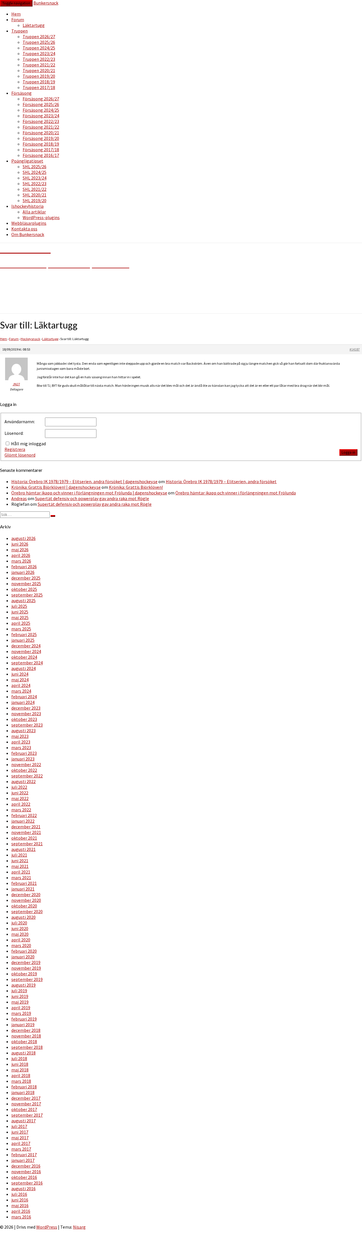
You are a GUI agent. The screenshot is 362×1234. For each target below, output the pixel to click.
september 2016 (27, 1183)
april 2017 (20, 1143)
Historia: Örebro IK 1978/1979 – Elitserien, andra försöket (221, 481)
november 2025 (26, 583)
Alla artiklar (34, 212)
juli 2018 (19, 1058)
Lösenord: (14, 433)
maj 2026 (20, 549)
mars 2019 (21, 1013)
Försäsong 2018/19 (41, 144)
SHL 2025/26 (34, 166)
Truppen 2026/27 (39, 36)
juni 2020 (19, 928)
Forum (17, 19)
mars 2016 (21, 1217)
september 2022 (27, 776)
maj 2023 (20, 736)
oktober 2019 (24, 973)
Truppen (19, 31)
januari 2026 (23, 572)
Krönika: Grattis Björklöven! (136, 487)
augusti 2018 (23, 1053)
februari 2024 (24, 696)
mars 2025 (21, 629)
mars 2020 (21, 945)
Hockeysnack (30, 339)
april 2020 (20, 940)
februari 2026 (24, 566)
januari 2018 (23, 1092)
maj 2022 (20, 798)
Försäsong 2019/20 (41, 138)
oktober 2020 (24, 906)
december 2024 (25, 646)
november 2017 (26, 1104)
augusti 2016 (23, 1188)
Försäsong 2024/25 (41, 110)
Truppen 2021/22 (39, 65)
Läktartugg (34, 25)
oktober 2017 (24, 1109)
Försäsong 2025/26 (41, 104)
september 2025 (27, 595)
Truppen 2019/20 (39, 76)
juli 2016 (19, 1194)
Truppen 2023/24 (39, 53)
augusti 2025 (23, 600)
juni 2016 (19, 1200)
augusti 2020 (23, 917)
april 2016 (20, 1211)
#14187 (355, 349)
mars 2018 (21, 1081)
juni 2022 (19, 793)
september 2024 (27, 662)
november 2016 (26, 1171)
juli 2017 (19, 1126)
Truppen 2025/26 (39, 42)
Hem (16, 14)
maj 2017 (20, 1137)
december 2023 (25, 708)
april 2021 (20, 872)
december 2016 (25, 1166)
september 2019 (27, 979)
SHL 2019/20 (34, 200)
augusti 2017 (23, 1120)
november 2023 (26, 713)
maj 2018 (20, 1070)
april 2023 (20, 742)
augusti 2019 (23, 985)
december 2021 (25, 826)
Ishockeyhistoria (27, 206)
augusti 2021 (23, 849)
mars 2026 (21, 561)
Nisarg (79, 1227)
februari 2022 (24, 815)
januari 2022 (23, 821)
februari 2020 (24, 951)
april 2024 (20, 685)
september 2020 (27, 911)
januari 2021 (23, 889)
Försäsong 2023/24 (41, 115)
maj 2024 (20, 679)
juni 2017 (19, 1132)
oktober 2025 (24, 589)
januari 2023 (23, 759)
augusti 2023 (23, 730)
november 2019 (26, 968)
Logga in (348, 452)
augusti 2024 (23, 668)
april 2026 (20, 555)
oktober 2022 (24, 770)
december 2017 (25, 1098)
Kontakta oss (24, 229)
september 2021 (27, 843)
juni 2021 (19, 860)
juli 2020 (19, 923)
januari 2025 (23, 640)
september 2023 (27, 725)
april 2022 (20, 804)
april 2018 (20, 1075)
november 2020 (26, 900)
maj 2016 (20, 1205)
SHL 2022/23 (34, 183)
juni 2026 (19, 544)
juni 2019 (19, 996)
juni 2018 (19, 1064)
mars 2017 (21, 1149)
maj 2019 (20, 1002)
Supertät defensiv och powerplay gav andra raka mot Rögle (92, 498)
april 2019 (20, 1007)
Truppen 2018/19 (39, 82)
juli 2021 (19, 855)
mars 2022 (21, 809)
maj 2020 (20, 934)
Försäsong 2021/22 (41, 127)
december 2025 (25, 578)
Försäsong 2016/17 (41, 155)
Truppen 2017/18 (39, 87)
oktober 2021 (24, 838)
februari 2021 (24, 883)
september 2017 (27, 1115)
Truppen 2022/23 (39, 59)
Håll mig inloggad (28, 443)
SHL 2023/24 (34, 178)
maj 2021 (20, 866)
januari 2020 (23, 956)
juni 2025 (19, 612)
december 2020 (25, 894)
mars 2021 (21, 877)
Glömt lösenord (20, 455)
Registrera (15, 449)
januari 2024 (23, 702)
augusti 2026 (23, 538)
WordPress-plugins (41, 217)
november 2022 (26, 764)
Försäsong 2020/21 (41, 132)
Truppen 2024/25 (39, 48)
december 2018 (25, 1030)
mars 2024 (21, 691)
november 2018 (26, 1036)
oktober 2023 (24, 719)
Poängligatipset (27, 161)
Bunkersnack (45, 3)
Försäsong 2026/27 (41, 98)
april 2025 (20, 623)
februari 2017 (24, 1154)
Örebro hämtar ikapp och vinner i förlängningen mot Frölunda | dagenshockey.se (89, 493)
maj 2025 (20, 617)
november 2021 (26, 832)
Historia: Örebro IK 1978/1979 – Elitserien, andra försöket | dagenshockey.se (84, 481)
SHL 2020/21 (34, 195)
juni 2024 (19, 674)
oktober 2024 (24, 657)
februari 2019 (24, 1019)
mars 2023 (21, 747)
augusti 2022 (23, 781)
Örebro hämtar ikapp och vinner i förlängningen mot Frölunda (235, 493)
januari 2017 (23, 1160)
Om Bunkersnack (27, 234)
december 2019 (25, 962)
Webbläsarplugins (28, 223)
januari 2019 (23, 1024)
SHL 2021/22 (34, 189)
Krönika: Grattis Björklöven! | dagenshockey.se (56, 487)
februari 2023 (24, 753)
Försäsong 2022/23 (41, 121)
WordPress (46, 1227)
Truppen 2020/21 (39, 70)
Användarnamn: (20, 421)
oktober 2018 (24, 1041)
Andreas (19, 498)
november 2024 (26, 651)
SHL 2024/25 (34, 172)
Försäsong (21, 93)
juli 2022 (19, 787)
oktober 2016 (24, 1177)
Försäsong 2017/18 (41, 149)
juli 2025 (19, 606)
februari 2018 (24, 1087)
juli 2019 (19, 990)
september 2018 (27, 1047)
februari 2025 (24, 634)
